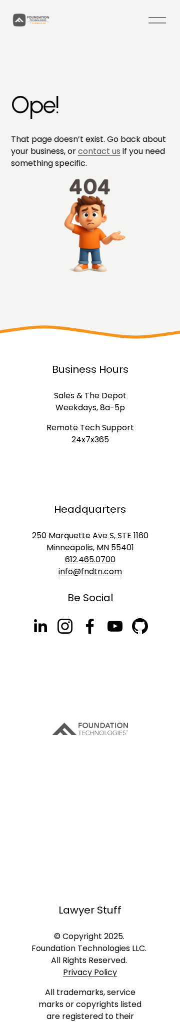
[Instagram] (65, 626)
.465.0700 (96, 559)
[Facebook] (90, 626)
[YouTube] (115, 626)
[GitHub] (140, 626)
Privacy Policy (90, 972)
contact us (99, 151)
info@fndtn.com (90, 571)
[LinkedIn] (40, 626)
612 (71, 559)
